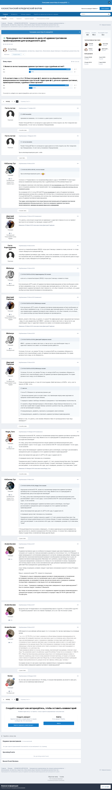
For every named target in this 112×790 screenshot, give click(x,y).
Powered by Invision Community (56, 780)
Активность (14, 14)
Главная (5, 14)
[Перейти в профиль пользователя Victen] (10, 682)
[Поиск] (109, 14)
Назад (8, 101)
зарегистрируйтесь (23, 93)
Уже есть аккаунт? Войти (89, 8)
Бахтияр (105, 43)
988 (11, 447)
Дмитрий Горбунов (10, 217)
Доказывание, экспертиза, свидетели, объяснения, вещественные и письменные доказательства (49, 51)
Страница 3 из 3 (25, 101)
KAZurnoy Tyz (10, 163)
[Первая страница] (3, 101)
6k (11, 283)
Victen (10, 676)
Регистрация (105, 8)
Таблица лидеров (26, 14)
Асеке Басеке (10, 544)
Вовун (15, 49)
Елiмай (91, 43)
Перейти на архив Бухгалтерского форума (46, 14)
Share (7, 54)
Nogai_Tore (10, 432)
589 (11, 178)
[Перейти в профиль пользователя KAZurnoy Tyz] (10, 170)
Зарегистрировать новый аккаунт (23, 725)
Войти (59, 723)
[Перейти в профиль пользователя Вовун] (5, 50)
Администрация (29, 18)
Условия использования (18, 787)
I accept (106, 786)
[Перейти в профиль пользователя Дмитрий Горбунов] (10, 224)
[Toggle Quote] (21, 114)
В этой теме (101, 14)
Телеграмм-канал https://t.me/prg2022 (54, 2)
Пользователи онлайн (43, 18)
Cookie (62, 776)
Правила (19, 18)
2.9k (11, 559)
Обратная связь (53, 776)
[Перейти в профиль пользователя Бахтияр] (100, 44)
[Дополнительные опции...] (78, 108)
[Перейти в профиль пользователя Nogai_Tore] (10, 438)
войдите (13, 93)
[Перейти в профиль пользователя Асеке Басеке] (10, 550)
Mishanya (10, 268)
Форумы (4, 18)
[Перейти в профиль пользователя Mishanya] (10, 274)
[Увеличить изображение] (43, 173)
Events (11, 18)
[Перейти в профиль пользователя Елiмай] (86, 44)
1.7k (11, 691)
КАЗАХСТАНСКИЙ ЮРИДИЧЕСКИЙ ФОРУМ (21, 8)
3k (11, 233)
